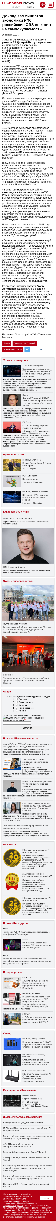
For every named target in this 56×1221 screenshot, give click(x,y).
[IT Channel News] (18, 7)
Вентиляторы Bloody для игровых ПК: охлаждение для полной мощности (36, 945)
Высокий (23, 699)
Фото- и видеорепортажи (18, 581)
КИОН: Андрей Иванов (14, 567)
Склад (6, 1033)
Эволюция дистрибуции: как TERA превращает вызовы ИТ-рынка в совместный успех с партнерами (37, 372)
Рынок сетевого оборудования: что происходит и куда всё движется (37, 783)
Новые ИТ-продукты (15, 923)
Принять (46, 1198)
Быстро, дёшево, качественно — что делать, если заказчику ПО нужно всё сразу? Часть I (27, 1137)
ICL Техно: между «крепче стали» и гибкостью (35, 426)
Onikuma (26, 1056)
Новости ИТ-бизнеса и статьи (21, 738)
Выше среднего (26, 702)
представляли (34, 409)
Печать (7, 343)
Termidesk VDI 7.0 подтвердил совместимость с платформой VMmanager (26, 933)
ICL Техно (26, 422)
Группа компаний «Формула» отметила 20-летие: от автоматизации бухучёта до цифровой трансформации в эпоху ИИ (27, 629)
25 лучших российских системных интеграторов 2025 (37, 875)
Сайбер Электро (38, 1039)
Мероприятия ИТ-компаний (19, 1090)
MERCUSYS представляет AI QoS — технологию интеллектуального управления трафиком (36, 1077)
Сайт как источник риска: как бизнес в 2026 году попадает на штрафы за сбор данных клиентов (36, 807)
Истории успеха (12, 972)
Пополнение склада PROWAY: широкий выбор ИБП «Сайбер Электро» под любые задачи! (37, 1044)
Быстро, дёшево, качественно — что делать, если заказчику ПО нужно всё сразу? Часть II (27, 1177)
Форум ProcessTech (32, 1098)
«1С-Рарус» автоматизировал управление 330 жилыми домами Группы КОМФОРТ (37, 1019)
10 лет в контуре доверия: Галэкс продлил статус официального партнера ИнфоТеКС (35, 984)
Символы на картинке (14, 720)
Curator (25, 395)
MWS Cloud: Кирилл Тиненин (17, 518)
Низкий (22, 710)
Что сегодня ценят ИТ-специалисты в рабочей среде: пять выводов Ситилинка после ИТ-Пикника (26, 680)
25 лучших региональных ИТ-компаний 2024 (36, 899)
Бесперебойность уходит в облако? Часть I (24, 1122)
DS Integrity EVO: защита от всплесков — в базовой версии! (35, 497)
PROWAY (26, 1039)
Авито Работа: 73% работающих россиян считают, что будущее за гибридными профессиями (27, 745)
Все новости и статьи (13, 349)
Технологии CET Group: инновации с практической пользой (35, 761)
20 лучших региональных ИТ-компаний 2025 (36, 851)
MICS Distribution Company (33, 1055)
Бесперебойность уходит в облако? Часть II (24, 1152)
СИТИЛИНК (8, 675)
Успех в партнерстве (15, 360)
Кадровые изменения (16, 511)
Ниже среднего (26, 708)
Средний (23, 705)
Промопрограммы (14, 454)
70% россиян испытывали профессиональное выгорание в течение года (25, 826)
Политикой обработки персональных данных (20, 1204)
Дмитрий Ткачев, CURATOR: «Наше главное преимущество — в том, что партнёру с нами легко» (37, 402)
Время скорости (30, 479)
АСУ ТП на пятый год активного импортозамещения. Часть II (18, 1145)
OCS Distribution (29, 1071)
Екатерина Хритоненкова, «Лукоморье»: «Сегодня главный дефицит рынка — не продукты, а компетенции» (28, 1168)
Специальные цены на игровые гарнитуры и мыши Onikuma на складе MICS (35, 1062)
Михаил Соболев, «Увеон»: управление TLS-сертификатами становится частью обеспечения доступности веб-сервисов (27, 961)
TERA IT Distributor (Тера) (32, 366)
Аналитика (9, 844)
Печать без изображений (24, 343)
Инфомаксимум (29, 1095)
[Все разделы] (51, 7)
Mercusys (41, 1071)
